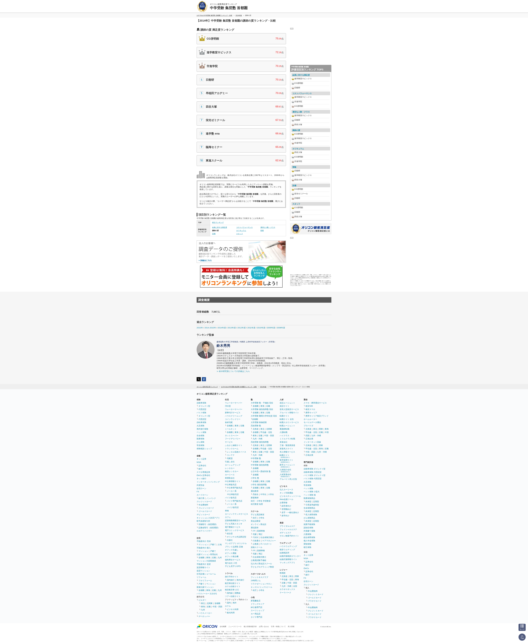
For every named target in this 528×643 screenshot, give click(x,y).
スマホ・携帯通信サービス (315, 403)
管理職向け (286, 509)
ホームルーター (310, 419)
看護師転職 (284, 429)
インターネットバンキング (208, 482)
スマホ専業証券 (203, 472)
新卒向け (285, 516)
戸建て (213, 544)
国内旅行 (231, 580)
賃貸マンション (203, 571)
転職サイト (284, 416)
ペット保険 (201, 432)
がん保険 (200, 442)
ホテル (228, 606)
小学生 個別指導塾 (259, 484)
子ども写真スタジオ (233, 524)
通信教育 (254, 491)
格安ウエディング (287, 549)
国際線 (237, 593)
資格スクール (256, 547)
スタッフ (239, 234)
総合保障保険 (309, 537)
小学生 (271, 494)
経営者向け (286, 506)
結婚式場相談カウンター (290, 556)
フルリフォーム (205, 580)
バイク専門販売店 (234, 501)
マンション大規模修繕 (206, 561)
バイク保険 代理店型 (312, 478)
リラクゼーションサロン (261, 584)
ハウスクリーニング (233, 416)
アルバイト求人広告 (288, 479)
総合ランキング (218, 222)
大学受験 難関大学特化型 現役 (264, 416)
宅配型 (230, 458)
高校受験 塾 (256, 426)
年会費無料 (203, 505)
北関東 (210, 603)
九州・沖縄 (257, 439)
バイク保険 (201, 412)
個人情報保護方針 (250, 626)
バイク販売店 (231, 498)
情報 (262, 231)
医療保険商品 (309, 498)
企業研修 (283, 502)
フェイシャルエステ (288, 529)
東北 (203, 603)
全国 (295, 586)
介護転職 (283, 432)
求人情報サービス (287, 452)
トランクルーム (231, 448)
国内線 (230, 593)
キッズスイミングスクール (261, 587)
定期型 (316, 501)
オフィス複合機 (231, 556)
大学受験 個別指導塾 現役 (262, 409)
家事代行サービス (232, 412)
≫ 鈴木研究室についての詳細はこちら (233, 371)
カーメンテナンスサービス (236, 514)
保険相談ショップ (204, 448)
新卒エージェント (287, 466)
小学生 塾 (255, 478)
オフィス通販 (231, 553)
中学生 (263, 494)
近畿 (214, 557)
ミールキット (231, 429)
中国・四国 (217, 606)
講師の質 (296, 130)
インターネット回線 (312, 442)
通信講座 (254, 527)
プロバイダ (308, 426)
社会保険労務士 (267, 537)
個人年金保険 (309, 541)
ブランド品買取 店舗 (234, 547)
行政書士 (256, 541)
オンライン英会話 (258, 524)
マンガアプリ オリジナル (236, 543)
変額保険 (307, 544)
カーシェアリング (232, 465)
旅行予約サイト (231, 577)
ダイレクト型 (204, 406)
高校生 (255, 494)
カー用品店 (255, 614)
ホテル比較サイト (232, 586)
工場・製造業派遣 (287, 445)
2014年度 (222, 328)
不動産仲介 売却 (204, 541)
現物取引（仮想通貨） (208, 524)
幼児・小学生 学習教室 (261, 501)
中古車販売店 (231, 484)
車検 (227, 511)
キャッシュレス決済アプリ (208, 518)
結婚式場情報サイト (288, 559)
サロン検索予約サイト (289, 536)
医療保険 (200, 439)
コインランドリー (232, 419)
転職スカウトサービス (289, 422)
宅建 (255, 534)
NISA (199, 462)
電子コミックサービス (234, 530)
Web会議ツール (286, 499)
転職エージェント (287, 426)
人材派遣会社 (285, 475)
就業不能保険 (309, 524)
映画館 (282, 573)
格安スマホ (310, 409)
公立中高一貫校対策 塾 (261, 471)
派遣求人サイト (286, 448)
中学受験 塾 (256, 458)
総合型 (230, 533)
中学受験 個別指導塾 (260, 465)
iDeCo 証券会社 (203, 475)
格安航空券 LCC (232, 590)
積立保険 (307, 547)
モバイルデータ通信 (312, 422)
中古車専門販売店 (234, 488)
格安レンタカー (231, 471)
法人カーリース (286, 489)
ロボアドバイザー (204, 531)
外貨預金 (200, 485)
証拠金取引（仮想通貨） (209, 527)
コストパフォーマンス (244, 227)
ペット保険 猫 (310, 495)
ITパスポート (266, 544)
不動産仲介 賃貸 (204, 564)
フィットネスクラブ (259, 577)
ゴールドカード (205, 511)
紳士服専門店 (256, 607)
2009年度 (271, 328)
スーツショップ (257, 610)
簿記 (260, 534)
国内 (229, 603)
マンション (203, 544)
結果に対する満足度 (219, 227)
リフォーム (201, 577)
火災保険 (200, 426)
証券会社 (202, 465)
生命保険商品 (309, 508)
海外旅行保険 (202, 429)
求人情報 (291, 626)
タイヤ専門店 (256, 617)
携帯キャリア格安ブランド (317, 416)
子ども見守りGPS (232, 566)
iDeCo (306, 568)
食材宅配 (229, 422)
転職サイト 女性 (287, 419)
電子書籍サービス (232, 527)
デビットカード (203, 514)
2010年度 (261, 328)
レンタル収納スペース (236, 452)
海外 (235, 603)
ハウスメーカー (205, 613)
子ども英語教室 (257, 514)
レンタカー (230, 468)
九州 (220, 557)
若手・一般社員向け (290, 512)
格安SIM (309, 406)
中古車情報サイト (232, 481)
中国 (327, 432)
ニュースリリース (235, 626)
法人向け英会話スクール (261, 563)
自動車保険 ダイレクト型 (314, 469)
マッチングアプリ (287, 563)
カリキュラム (241, 231)
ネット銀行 (201, 478)
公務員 (255, 544)
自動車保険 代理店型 (312, 472)
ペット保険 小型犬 (312, 491)
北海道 (255, 429)
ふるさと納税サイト (233, 445)
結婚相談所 (284, 553)
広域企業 (309, 439)
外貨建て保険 (309, 531)
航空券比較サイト (232, 583)
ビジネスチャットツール (290, 496)
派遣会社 (283, 442)
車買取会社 (230, 478)
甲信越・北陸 (266, 432)
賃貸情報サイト (203, 567)
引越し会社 (230, 462)
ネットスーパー (231, 435)
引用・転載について (278, 626)
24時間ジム (256, 580)
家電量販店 (255, 601)
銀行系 (201, 498)
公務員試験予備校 (258, 560)
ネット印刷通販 (286, 493)
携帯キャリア (311, 412)
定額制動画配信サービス (235, 520)
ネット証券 (201, 459)
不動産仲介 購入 (204, 548)
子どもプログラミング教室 (262, 567)
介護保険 (307, 534)
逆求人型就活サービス (289, 409)
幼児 (255, 518)
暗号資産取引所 (203, 521)
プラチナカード (314, 601)
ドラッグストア (257, 604)
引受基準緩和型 (312, 505)
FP (254, 531)
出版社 (230, 540)
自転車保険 (201, 422)
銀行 (200, 469)
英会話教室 (255, 521)
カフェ (228, 517)
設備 (213, 234)
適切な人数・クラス (267, 227)
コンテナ (231, 455)
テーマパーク (285, 592)
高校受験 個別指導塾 (260, 442)
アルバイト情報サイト (289, 412)
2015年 (200, 328)
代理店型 (202, 409)
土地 (220, 544)
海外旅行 (240, 580)
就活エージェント (287, 403)
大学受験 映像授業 (259, 422)
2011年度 (251, 328)
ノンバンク (211, 498)
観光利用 (231, 613)
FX (198, 491)
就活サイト (284, 406)
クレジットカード (204, 501)
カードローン (202, 495)
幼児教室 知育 (257, 504)
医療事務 (261, 531)
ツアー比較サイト (232, 596)
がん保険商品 (309, 518)
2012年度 (241, 328)
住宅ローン (201, 488)
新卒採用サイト (286, 461)
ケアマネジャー (269, 541)
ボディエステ (285, 533)
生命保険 (200, 435)
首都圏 (201, 557)
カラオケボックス (287, 589)
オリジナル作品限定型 (236, 537)
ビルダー (202, 600)
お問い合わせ (264, 626)
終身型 (308, 501)
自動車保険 (201, 403)
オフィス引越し (231, 550)
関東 (297, 576)
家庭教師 (254, 498)
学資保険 (200, 445)
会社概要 (223, 626)
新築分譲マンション (205, 587)
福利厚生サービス (232, 560)
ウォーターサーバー (233, 403)
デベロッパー (204, 616)
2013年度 (232, 328)
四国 (307, 435)
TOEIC (256, 537)
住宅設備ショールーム (206, 574)
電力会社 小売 (231, 563)
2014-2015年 (210, 328)
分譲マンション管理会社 (207, 554)
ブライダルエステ (287, 526)
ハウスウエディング (288, 546)
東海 (208, 557)
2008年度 (281, 328)
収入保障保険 (311, 514)
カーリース (230, 475)
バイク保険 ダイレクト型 (314, 475)
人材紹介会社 (285, 470)
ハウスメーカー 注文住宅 (207, 594)
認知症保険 (308, 527)
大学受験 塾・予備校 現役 (262, 403)
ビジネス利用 (232, 609)
